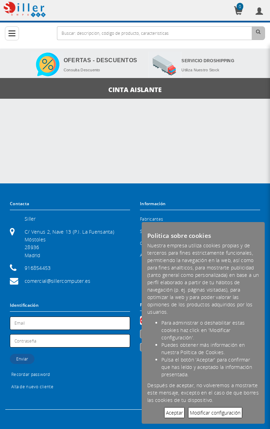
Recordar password (30, 374)
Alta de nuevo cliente (32, 387)
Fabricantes (151, 219)
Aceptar (174, 412)
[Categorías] (12, 33)
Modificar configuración (215, 412)
